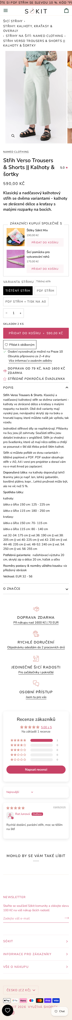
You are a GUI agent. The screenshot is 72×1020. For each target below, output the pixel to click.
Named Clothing (16, 152)
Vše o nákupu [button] (16, 967)
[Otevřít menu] (9, 10)
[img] (15, 808)
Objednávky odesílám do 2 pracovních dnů (36, 647)
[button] (19, 740)
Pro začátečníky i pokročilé (36, 672)
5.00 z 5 (46, 727)
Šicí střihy (13, 21)
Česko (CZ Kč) (19, 990)
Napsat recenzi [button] (36, 769)
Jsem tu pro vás (36, 697)
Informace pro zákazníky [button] (27, 954)
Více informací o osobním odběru (30, 361)
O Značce (12, 589)
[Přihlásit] (65, 918)
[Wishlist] (7, 1010)
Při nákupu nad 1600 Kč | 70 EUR (36, 623)
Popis (8, 388)
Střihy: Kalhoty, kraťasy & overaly (27, 28)
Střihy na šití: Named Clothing (34, 36)
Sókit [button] (8, 941)
